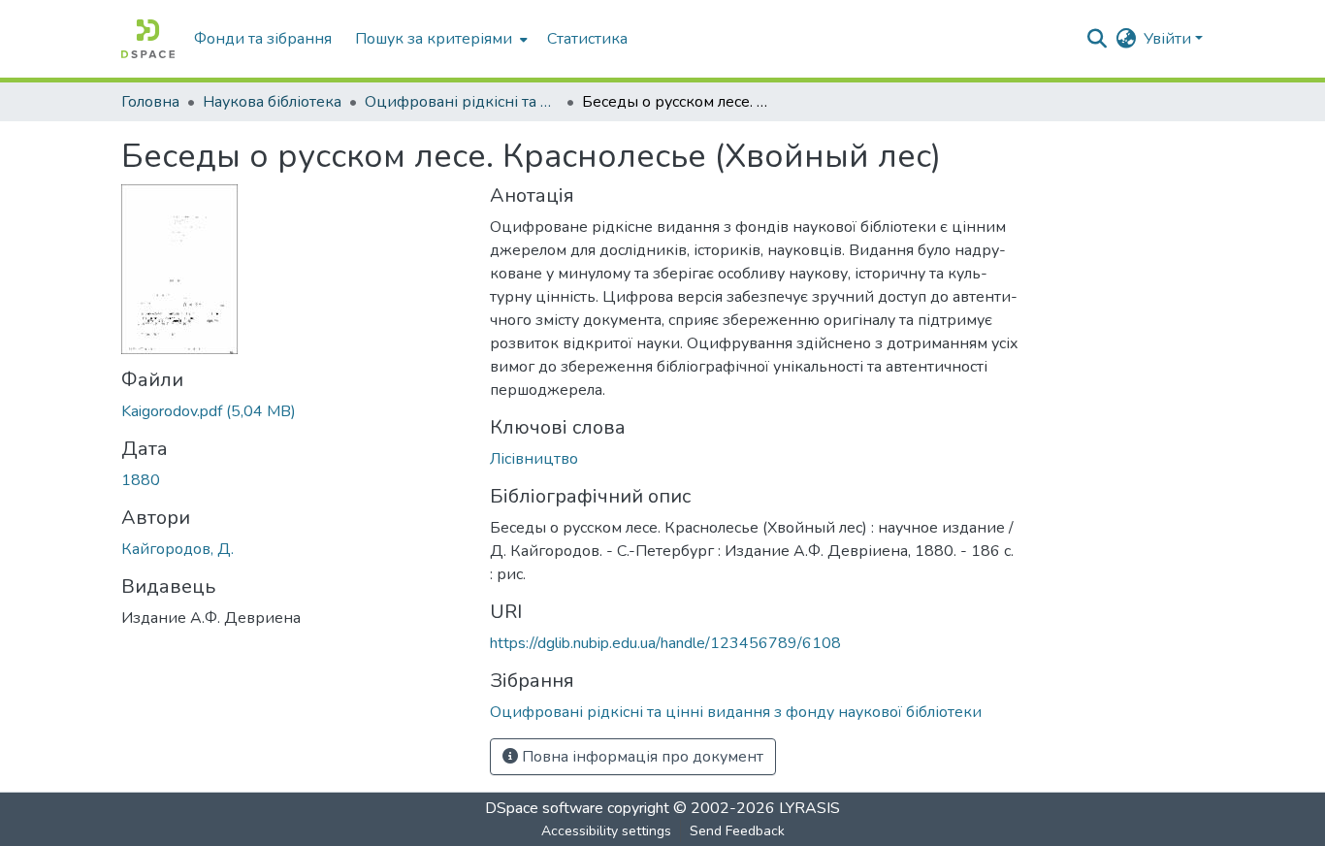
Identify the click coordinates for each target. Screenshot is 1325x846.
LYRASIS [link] (809, 808)
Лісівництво (534, 459)
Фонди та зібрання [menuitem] (263, 38)
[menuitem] (439, 39)
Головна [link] (150, 102)
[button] (148, 38)
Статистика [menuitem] (587, 38)
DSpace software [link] (544, 808)
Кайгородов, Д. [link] (177, 549)
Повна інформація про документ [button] (640, 756)
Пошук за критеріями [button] (433, 38)
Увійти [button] (1169, 38)
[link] (294, 411)
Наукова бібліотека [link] (272, 102)
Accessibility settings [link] (606, 831)
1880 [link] (140, 480)
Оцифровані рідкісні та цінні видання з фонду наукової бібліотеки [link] (462, 102)
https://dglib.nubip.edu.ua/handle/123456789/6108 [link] (665, 643)
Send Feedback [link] (737, 831)
